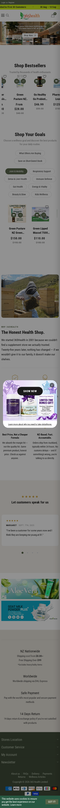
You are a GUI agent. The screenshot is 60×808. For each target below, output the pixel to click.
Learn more (16, 804)
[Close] (52, 385)
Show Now (30, 391)
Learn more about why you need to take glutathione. (30, 424)
